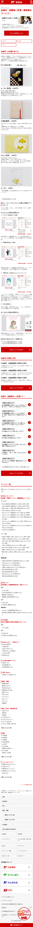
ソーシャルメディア (22, 851)
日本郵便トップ (5, 790)
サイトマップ (21, 846)
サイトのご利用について (8, 897)
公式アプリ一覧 (5, 856)
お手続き (5, 824)
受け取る (5, 801)
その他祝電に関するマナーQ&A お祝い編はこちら (15, 466)
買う (4, 806)
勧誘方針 (4, 907)
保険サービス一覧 (9, 819)
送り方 (4, 41)
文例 (20, 41)
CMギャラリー (21, 856)
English (3, 846)
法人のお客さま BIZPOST (9, 829)
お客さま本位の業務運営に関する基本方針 (12, 904)
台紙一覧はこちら (21, 65)
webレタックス (21, 790)
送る (4, 797)
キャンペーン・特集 (6, 851)
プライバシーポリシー (7, 900)
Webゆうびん (13, 790)
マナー (4, 44)
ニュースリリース (6, 839)
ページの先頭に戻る (26, 784)
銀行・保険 (5, 810)
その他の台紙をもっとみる (9, 199)
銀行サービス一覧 (9, 815)
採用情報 (20, 834)
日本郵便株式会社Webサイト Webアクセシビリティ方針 (16, 911)
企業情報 (4, 834)
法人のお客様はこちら (16, 33)
